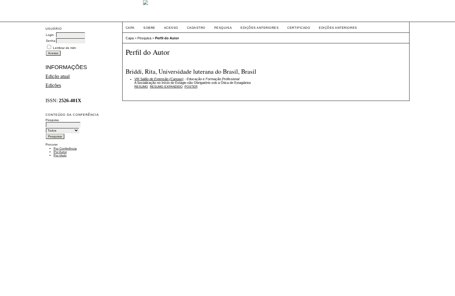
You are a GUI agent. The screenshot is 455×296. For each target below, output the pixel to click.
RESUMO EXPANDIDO (166, 86)
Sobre (149, 27)
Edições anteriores (259, 27)
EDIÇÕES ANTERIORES (338, 27)
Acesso (171, 27)
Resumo (141, 86)
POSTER (190, 86)
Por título (60, 155)
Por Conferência (65, 148)
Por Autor (60, 152)
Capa (130, 27)
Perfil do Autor (167, 38)
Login (50, 35)
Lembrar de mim (64, 48)
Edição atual (58, 76)
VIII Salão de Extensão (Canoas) (159, 79)
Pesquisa (223, 27)
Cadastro (196, 27)
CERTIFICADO (298, 27)
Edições (53, 85)
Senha (50, 40)
